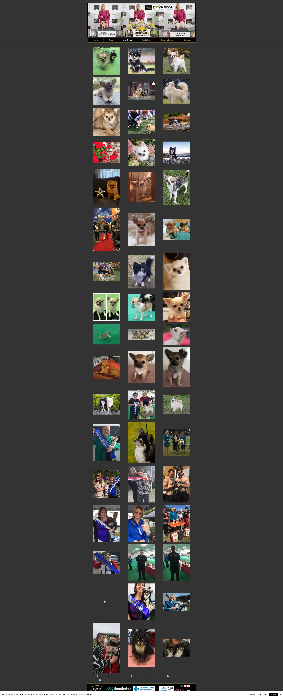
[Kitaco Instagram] (188, 686)
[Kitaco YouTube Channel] (185, 686)
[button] (194, 22)
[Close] (280, 694)
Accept (273, 694)
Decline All (262, 694)
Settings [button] (252, 694)
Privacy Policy (87, 694)
